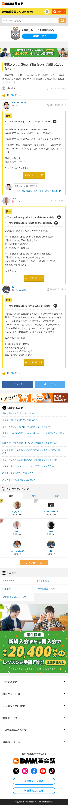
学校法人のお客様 (34, 790)
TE (51, 551)
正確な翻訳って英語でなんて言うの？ (19, 413)
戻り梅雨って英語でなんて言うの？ (18, 479)
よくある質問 (43, 580)
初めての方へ (8, 580)
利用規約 (6, 588)
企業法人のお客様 (34, 781)
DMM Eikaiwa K (51, 511)
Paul (17, 531)
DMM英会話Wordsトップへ (15, 596)
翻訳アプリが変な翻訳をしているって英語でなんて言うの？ (30, 443)
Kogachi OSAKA (17, 551)
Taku (51, 531)
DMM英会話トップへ (46, 588)
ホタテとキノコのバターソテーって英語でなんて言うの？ (29, 466)
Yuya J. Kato (17, 511)
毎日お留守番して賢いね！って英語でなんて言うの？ (27, 426)
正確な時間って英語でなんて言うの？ (19, 419)
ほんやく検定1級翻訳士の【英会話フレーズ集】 (36, 190)
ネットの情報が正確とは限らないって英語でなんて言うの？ (30, 459)
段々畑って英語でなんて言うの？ (17, 472)
